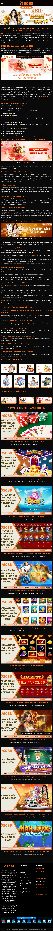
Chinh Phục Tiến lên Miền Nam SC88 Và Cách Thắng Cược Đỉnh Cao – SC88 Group (27, 777)
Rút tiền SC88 (40, 875)
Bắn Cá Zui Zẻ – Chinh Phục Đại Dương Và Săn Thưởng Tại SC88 (26, 516)
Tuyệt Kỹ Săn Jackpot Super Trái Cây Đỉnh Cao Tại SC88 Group (26, 665)
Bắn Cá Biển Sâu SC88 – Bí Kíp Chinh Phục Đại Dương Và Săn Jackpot (26, 590)
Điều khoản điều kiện (41, 891)
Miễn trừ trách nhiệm (42, 894)
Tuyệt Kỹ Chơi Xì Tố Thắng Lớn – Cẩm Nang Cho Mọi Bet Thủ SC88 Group (26, 442)
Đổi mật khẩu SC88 (41, 878)
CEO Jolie (31, 892)
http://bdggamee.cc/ (32, 255)
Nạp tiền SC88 (40, 872)
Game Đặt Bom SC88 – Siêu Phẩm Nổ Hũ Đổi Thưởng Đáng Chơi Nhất (26, 739)
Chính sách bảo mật (41, 887)
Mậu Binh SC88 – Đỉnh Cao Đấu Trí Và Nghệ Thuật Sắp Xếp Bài (26, 479)
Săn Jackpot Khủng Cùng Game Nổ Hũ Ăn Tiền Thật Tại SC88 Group (26, 628)
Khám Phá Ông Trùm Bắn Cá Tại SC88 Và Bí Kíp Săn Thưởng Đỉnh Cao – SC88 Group (26, 851)
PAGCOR (45, 96)
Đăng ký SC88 (40, 868)
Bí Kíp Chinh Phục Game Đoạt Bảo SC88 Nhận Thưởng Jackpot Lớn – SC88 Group (26, 702)
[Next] (50, 16)
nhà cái (25, 178)
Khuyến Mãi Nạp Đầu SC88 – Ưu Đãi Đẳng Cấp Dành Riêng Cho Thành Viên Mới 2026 (26, 814)
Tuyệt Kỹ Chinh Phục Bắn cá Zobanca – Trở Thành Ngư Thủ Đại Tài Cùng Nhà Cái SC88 (26, 553)
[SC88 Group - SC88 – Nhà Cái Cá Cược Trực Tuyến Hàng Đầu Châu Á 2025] (26, 3)
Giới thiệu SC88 (40, 884)
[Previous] (3, 16)
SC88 (1, 33)
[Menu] (2, 3)
